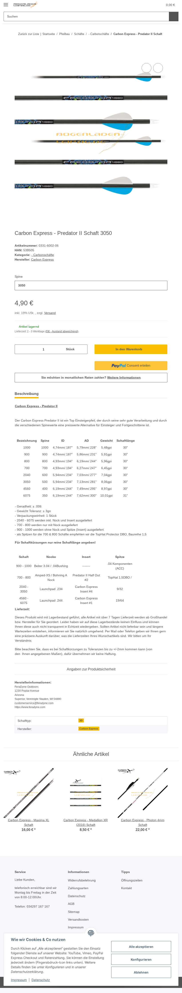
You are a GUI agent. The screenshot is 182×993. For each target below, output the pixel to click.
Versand (50, 313)
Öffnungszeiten (131, 880)
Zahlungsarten (78, 888)
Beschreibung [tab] (27, 394)
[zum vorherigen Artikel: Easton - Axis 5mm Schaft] (153, 42)
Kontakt (126, 888)
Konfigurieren (141, 959)
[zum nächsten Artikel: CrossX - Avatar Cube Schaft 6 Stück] (162, 42)
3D (81, 720)
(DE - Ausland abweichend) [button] (61, 331)
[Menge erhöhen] (82, 349)
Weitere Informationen (124, 377)
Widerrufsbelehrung (82, 880)
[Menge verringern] (19, 349)
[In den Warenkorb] (18, 57)
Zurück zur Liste (28, 34)
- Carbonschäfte (42, 255)
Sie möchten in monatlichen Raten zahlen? (91, 377)
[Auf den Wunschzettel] (158, 68)
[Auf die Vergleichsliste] (146, 68)
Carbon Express (88, 728)
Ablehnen (141, 972)
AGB (71, 904)
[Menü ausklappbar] (6, 3)
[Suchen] (173, 16)
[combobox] (91, 285)
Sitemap (73, 912)
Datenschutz (41, 980)
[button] (142, 4)
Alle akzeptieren (141, 946)
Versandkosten (78, 919)
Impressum (19, 980)
